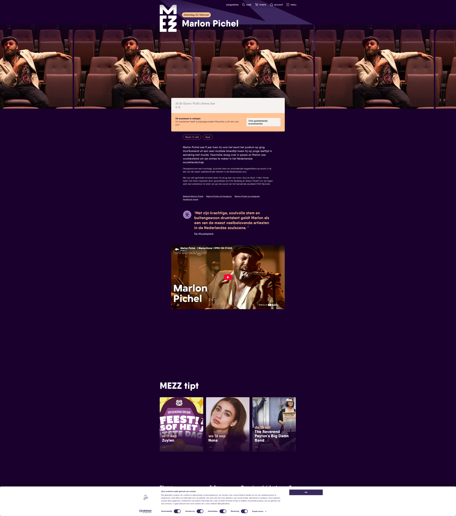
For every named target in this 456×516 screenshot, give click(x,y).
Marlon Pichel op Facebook (219, 196)
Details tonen (257, 511)
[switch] (200, 511)
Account (278, 4)
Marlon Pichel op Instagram (247, 196)
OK (306, 492)
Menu (293, 4)
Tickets (262, 4)
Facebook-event (190, 199)
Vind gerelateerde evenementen (258, 122)
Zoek (249, 4)
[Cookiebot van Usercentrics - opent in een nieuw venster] (145, 511)
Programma (232, 4)
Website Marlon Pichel (193, 196)
